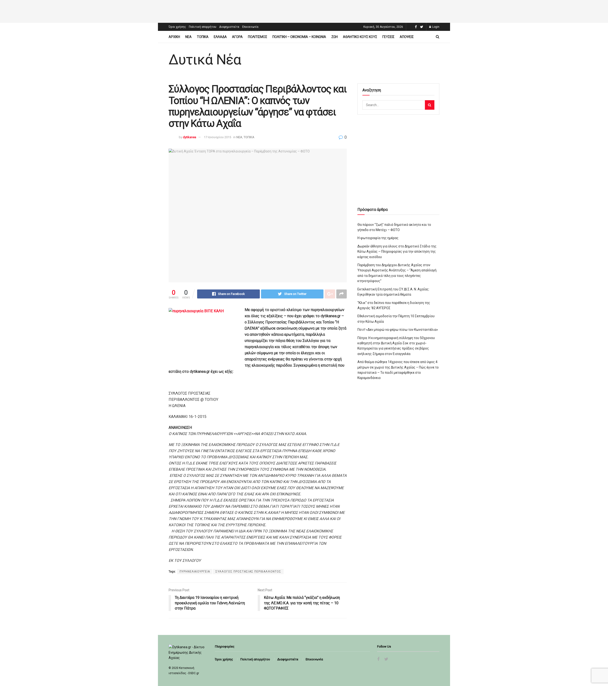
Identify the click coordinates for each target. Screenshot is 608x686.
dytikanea (189, 137)
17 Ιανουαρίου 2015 (217, 137)
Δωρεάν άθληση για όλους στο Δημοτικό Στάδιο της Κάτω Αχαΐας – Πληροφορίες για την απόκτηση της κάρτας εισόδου (397, 251)
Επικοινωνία (250, 26)
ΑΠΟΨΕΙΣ (407, 37)
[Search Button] (429, 105)
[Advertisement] (304, 10)
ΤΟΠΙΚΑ (203, 37)
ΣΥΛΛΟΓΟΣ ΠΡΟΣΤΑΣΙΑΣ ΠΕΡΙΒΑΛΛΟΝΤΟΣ (248, 571)
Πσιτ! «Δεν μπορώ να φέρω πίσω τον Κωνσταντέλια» (397, 329)
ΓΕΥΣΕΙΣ (388, 37)
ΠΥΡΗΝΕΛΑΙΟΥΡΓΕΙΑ (195, 571)
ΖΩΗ (334, 37)
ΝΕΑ (188, 37)
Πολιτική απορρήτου (202, 26)
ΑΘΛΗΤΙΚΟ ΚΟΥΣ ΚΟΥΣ (360, 37)
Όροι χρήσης (177, 26)
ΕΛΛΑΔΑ (220, 37)
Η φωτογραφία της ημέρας (378, 238)
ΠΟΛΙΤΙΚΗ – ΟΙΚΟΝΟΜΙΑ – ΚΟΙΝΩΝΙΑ (299, 37)
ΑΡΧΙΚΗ (174, 37)
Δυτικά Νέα (205, 59)
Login (435, 26)
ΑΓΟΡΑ (237, 37)
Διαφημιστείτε (229, 26)
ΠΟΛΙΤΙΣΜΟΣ (257, 37)
